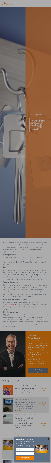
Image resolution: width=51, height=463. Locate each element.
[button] (47, 439)
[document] (25, 231)
